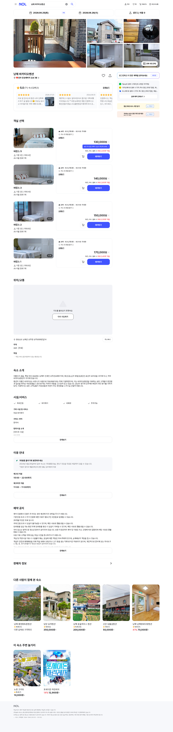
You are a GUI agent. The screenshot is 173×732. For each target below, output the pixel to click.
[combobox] (47, 4)
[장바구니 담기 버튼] (83, 156)
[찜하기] (103, 75)
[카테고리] (16, 4)
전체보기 (106, 88)
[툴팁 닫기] (108, 146)
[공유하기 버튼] (110, 75)
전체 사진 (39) (151, 64)
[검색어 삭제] (66, 4)
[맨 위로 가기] (167, 726)
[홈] (22, 4)
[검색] (72, 4)
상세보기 (61, 138)
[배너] (138, 106)
